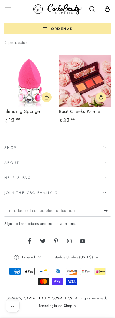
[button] (92, 9)
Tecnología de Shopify (57, 305)
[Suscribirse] (107, 210)
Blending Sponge (22, 111)
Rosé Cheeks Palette (79, 111)
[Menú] (7, 9)
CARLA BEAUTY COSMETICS (48, 298)
